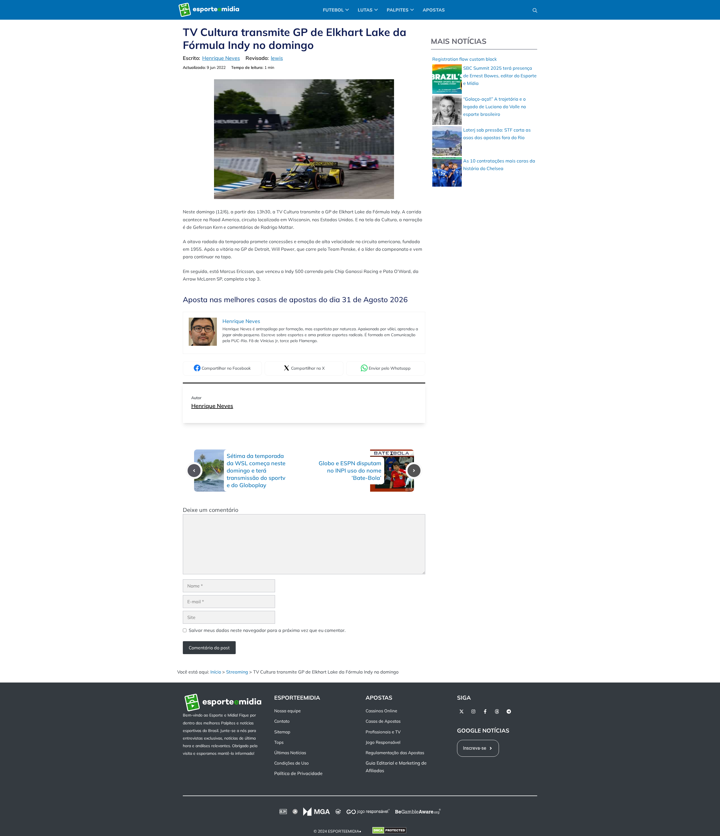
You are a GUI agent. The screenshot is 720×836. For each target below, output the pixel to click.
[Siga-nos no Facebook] (485, 711)
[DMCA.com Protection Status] (389, 831)
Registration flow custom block (464, 59)
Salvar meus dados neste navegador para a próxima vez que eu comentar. (267, 630)
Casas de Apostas (383, 721)
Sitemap (282, 731)
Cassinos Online (381, 710)
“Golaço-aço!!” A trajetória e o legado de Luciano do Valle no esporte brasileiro (494, 106)
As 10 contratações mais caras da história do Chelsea (499, 164)
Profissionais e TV (383, 731)
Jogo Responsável (383, 742)
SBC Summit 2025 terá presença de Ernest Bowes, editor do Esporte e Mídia (500, 75)
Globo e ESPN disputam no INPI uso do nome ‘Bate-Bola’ (350, 470)
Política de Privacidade (298, 773)
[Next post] (414, 470)
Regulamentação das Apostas (395, 752)
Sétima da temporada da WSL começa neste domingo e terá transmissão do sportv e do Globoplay (256, 470)
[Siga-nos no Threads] (496, 711)
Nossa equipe (287, 710)
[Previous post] (194, 470)
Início (215, 672)
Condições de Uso (291, 763)
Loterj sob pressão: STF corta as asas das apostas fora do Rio (497, 133)
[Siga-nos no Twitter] (461, 711)
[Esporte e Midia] (208, 10)
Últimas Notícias (290, 752)
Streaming (237, 672)
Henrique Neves (212, 405)
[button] (535, 10)
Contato (282, 721)
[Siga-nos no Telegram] (508, 711)
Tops (279, 742)
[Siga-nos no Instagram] (473, 711)
